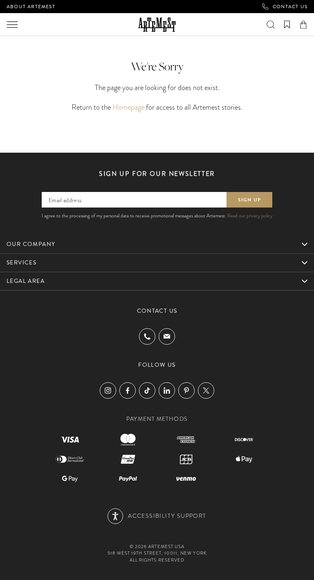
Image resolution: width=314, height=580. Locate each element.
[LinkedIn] (167, 390)
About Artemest (31, 6)
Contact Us (290, 6)
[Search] (270, 24)
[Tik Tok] (147, 390)
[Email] (167, 336)
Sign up (249, 199)
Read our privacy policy (249, 215)
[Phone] (147, 336)
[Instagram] (108, 390)
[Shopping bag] (303, 24)
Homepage (128, 107)
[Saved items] (287, 24)
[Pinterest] (186, 390)
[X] (206, 390)
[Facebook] (127, 390)
